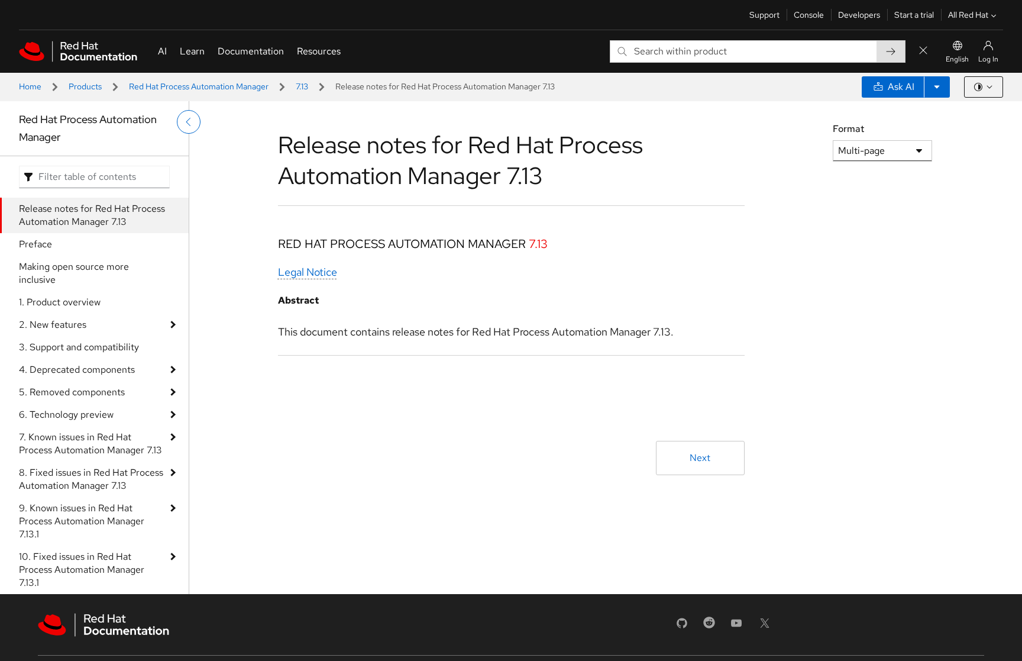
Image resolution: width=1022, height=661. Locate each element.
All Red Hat (968, 14)
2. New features (52, 324)
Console (809, 14)
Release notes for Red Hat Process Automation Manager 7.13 (92, 215)
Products (85, 86)
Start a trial (914, 14)
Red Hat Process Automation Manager (199, 86)
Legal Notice (307, 272)
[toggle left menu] (188, 122)
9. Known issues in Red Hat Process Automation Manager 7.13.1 (81, 521)
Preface (35, 244)
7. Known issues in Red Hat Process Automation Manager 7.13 (90, 443)
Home (30, 86)
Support (764, 14)
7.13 (302, 86)
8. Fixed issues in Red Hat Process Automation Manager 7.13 (91, 479)
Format (848, 128)
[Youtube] (736, 627)
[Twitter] (765, 627)
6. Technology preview (66, 414)
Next (700, 458)
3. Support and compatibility (79, 347)
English (957, 59)
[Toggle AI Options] (937, 87)
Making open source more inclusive (74, 273)
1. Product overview (60, 302)
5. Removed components (72, 392)
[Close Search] (923, 51)
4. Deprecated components (77, 369)
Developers (859, 14)
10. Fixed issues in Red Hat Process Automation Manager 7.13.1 (81, 569)
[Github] (682, 627)
